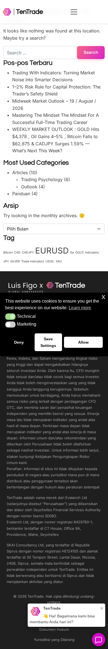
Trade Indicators (32, 261)
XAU (59, 261)
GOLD (79, 252)
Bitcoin (8, 252)
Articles (20, 172)
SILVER (15, 261)
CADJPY (28, 252)
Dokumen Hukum (54, 629)
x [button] (103, 296)
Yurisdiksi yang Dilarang (54, 639)
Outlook (29, 186)
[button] (10, 316)
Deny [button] (19, 342)
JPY (6, 261)
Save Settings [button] (48, 342)
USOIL (49, 261)
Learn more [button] (80, 307)
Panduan (21, 193)
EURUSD (52, 250)
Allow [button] (83, 342)
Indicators (92, 252)
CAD (17, 252)
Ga (72, 252)
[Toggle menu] (88, 12)
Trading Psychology (42, 179)
